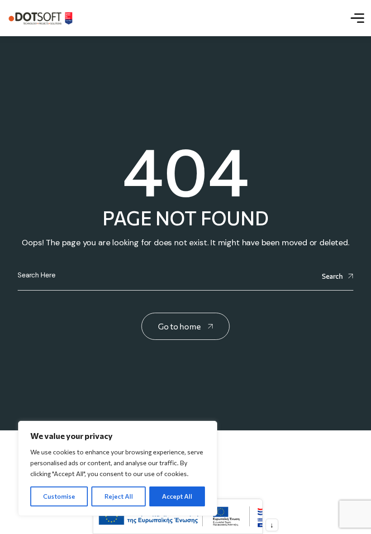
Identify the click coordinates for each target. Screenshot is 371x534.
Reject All (119, 496)
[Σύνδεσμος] (40, 18)
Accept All (177, 496)
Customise (59, 496)
